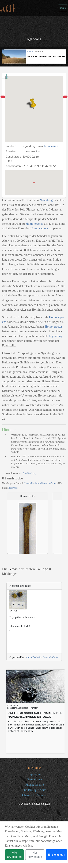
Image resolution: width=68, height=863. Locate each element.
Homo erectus (34, 223)
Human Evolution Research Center (40, 483)
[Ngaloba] (3, 96)
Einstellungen (56, 854)
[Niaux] (65, 96)
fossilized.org (29, 473)
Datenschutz (34, 779)
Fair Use (13, 487)
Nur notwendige (35, 854)
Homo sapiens (39, 228)
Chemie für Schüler (34, 795)
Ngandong (46, 200)
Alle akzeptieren (14, 854)
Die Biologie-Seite (34, 790)
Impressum (34, 774)
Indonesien (51, 146)
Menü (63, 8)
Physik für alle (34, 784)
